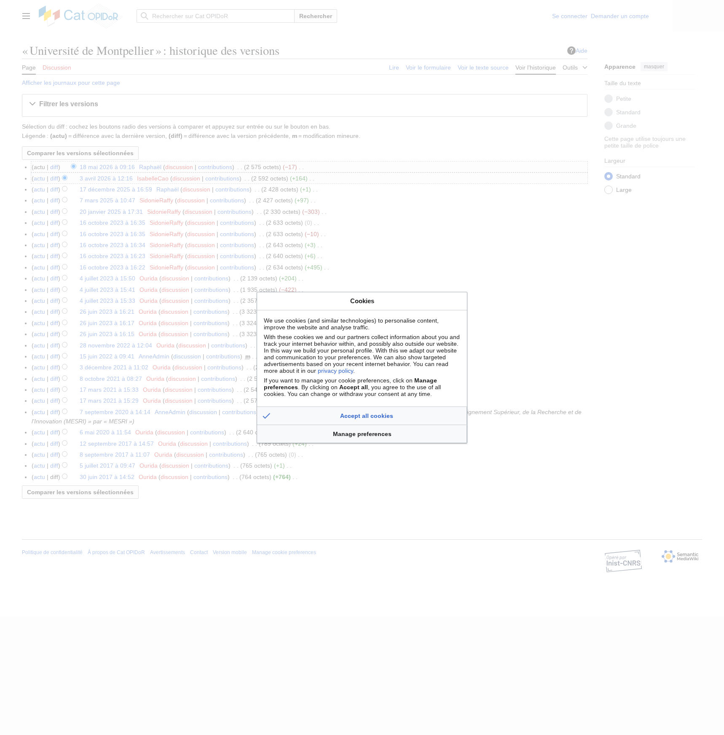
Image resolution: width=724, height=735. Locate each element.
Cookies (362, 300)
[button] (362, 416)
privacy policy (335, 370)
